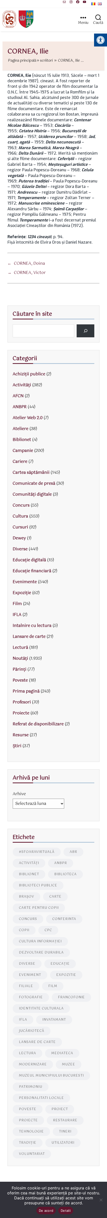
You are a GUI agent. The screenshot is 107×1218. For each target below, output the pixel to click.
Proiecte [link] (21, 713)
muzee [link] (68, 1064)
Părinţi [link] (19, 669)
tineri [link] (65, 1131)
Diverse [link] (20, 549)
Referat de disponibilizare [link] (38, 724)
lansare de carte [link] (37, 1042)
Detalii (66, 1211)
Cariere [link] (20, 461)
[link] (64, 2)
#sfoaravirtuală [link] (36, 852)
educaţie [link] (60, 963)
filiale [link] (26, 986)
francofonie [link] (71, 997)
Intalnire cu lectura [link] (32, 625)
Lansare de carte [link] (29, 636)
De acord (46, 1211)
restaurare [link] (65, 1120)
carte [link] (55, 896)
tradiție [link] (27, 1142)
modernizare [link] (33, 1064)
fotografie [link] (31, 997)
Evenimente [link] (25, 582)
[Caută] (85, 330)
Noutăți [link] (20, 658)
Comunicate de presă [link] (34, 483)
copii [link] (24, 930)
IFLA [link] (17, 614)
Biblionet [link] (22, 439)
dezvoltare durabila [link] (41, 952)
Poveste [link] (20, 680)
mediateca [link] (62, 1053)
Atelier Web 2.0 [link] (28, 418)
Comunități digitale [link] (32, 494)
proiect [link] (60, 1109)
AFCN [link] (18, 396)
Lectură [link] (20, 647)
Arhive (19, 794)
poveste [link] (27, 1109)
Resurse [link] (21, 735)
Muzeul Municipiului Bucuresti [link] (51, 1075)
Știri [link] (17, 746)
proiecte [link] (28, 1120)
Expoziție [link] (22, 593)
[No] (100, 1199)
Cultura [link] (20, 516)
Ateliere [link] (20, 429)
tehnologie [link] (31, 1131)
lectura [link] (27, 1053)
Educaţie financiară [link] (32, 571)
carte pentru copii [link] (39, 908)
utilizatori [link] (63, 1142)
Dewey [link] (19, 538)
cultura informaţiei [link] (40, 941)
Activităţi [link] (22, 385)
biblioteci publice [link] (38, 885)
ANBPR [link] (20, 407)
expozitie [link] (66, 975)
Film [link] (17, 604)
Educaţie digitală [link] (29, 560)
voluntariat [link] (32, 1154)
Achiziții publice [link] (29, 374)
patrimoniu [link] (30, 1086)
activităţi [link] (29, 863)
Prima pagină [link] (26, 691)
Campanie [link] (23, 450)
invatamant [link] (54, 1019)
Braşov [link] (26, 896)
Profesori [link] (22, 702)
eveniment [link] (30, 975)
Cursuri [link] (20, 527)
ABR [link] (73, 852)
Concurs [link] (21, 505)
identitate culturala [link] (41, 1008)
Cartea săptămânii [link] (31, 472)
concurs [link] (28, 919)
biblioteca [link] (65, 874)
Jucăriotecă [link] (31, 1031)
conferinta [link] (64, 919)
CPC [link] (48, 930)
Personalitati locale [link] (41, 1098)
